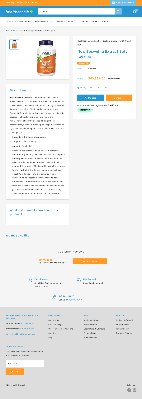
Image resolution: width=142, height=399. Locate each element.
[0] (134, 11)
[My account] (128, 11)
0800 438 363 (26, 323)
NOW (79, 68)
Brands (105, 21)
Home (8, 31)
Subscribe (15, 372)
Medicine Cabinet (64, 21)
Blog (50, 337)
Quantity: (81, 87)
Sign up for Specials (125, 3)
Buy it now (119, 98)
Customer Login (55, 324)
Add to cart (90, 98)
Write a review (90, 261)
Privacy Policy (122, 329)
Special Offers (90, 337)
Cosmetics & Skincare (16, 21)
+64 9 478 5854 (28, 328)
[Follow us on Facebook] (129, 390)
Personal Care (87, 21)
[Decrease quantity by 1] (91, 88)
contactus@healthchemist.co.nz (21, 334)
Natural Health (42, 21)
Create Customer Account (60, 329)
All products (18, 31)
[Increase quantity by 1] (106, 88)
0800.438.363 (75, 300)
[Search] (118, 11)
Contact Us (53, 320)
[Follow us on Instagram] (134, 390)
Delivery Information (125, 320)
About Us (52, 333)
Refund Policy (122, 324)
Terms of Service (124, 333)
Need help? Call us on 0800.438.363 (22, 3)
